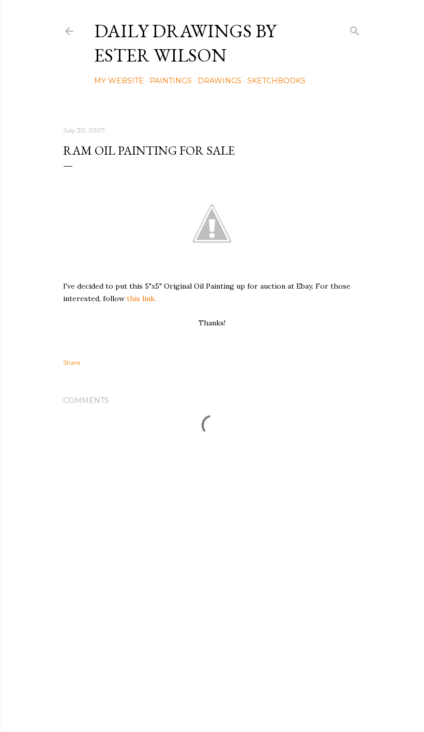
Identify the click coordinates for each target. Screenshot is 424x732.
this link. (141, 298)
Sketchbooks (276, 80)
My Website (119, 80)
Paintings (170, 80)
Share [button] (71, 362)
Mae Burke (239, 702)
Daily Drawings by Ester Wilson (185, 43)
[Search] (355, 29)
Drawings (219, 80)
